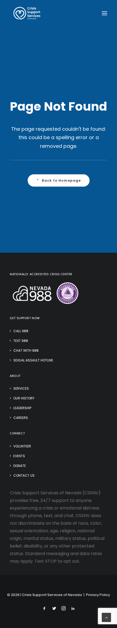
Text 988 (20, 340)
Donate (19, 465)
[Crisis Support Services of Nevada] (27, 13)
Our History (24, 398)
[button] (104, 13)
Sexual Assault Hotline (33, 360)
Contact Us (24, 475)
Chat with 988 (26, 350)
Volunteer (22, 446)
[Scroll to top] (106, 617)
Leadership (22, 408)
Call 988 (20, 331)
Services (21, 388)
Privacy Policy (98, 594)
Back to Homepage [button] (61, 180)
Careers (20, 417)
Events (19, 456)
